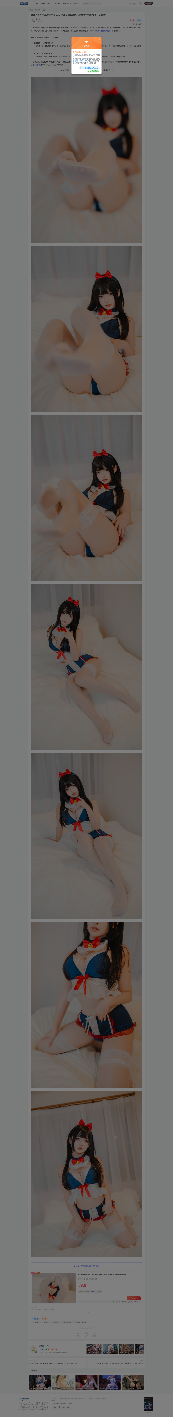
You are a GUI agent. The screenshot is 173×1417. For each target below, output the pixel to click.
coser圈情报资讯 (93, 71)
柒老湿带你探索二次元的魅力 (89, 68)
